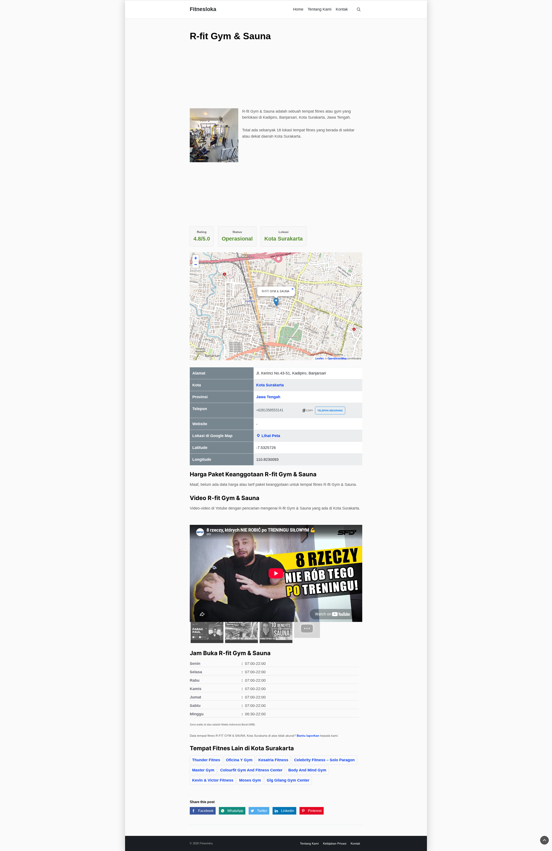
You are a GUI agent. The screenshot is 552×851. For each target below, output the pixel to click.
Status (237, 232)
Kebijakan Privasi (334, 843)
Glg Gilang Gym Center (288, 780)
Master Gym (203, 770)
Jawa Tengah (268, 397)
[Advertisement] (276, 78)
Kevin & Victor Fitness (212, 780)
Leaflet (319, 358)
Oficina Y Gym (239, 760)
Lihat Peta (270, 436)
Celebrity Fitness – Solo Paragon (324, 760)
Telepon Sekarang (330, 410)
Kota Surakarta (270, 385)
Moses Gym (250, 780)
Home (298, 9)
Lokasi (284, 232)
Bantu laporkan (308, 735)
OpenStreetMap (337, 358)
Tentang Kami (319, 9)
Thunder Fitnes (206, 760)
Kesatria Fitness (273, 760)
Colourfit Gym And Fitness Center (251, 770)
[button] (276, 301)
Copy (309, 410)
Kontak (342, 9)
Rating (202, 232)
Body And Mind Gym (307, 770)
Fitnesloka (203, 9)
